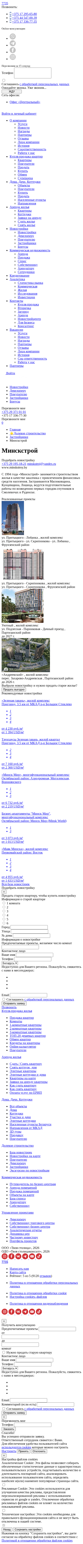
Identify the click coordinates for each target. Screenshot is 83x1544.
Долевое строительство (18, 1145)
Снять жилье (26, 225)
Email (5, 995)
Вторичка (24, 308)
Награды (24, 131)
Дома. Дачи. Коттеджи (25, 181)
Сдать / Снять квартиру (26, 1063)
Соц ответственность (32, 358)
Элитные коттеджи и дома (28, 1074)
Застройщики (27, 243)
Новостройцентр (29, 319)
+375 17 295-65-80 (24, 14)
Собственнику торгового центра (32, 1223)
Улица (6, 931)
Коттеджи (24, 214)
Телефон (7, 73)
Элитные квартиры (23, 1071)
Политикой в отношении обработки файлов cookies (37, 1540)
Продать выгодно (13, 689)
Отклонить (39, 1451)
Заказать (8, 1429)
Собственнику (28, 264)
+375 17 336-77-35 (24, 21)
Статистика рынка (30, 282)
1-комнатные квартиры (26, 1025)
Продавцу (16, 1135)
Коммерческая (27, 286)
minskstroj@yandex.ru (41, 463)
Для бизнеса (26, 322)
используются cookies (16, 1447)
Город (6, 927)
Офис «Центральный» (25, 102)
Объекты (24, 185)
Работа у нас (26, 153)
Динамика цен (20, 1233)
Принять (24, 1451)
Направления (27, 203)
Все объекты (18, 1106)
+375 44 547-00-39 (24, 17)
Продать (23, 167)
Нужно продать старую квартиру (29, 1352)
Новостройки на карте (25, 1156)
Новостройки (19, 228)
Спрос (22, 261)
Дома (13, 1110)
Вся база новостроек (16, 884)
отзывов (45, 1276)
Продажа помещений (24, 1191)
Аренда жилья (19, 207)
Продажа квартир (22, 1017)
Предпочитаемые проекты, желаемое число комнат (37, 943)
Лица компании (28, 142)
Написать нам (19, 1268)
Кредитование (19, 275)
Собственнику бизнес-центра (30, 1226)
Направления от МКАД (26, 1128)
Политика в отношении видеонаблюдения (39, 1303)
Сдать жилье (26, 221)
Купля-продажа (28, 304)
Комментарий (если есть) (19, 1404)
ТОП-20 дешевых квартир (28, 1035)
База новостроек (21, 1152)
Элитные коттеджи (23, 1120)
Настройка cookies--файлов (28, 1296)
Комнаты (16, 1021)
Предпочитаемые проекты (20, 1329)
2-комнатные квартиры (26, 1028)
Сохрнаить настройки (28, 1529)
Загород (23, 311)
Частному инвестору (24, 1237)
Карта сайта (18, 1272)
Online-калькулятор (23, 1046)
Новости (24, 127)
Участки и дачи (20, 1117)
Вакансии (16, 329)
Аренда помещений (23, 1187)
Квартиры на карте (23, 1078)
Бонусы (23, 246)
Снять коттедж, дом (23, 1067)
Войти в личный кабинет (19, 113)
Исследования (27, 293)
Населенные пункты (32, 199)
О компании (18, 120)
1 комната (13, 903)
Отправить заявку (14, 1003)
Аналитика (17, 279)
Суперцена (25, 178)
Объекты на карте (22, 1195)
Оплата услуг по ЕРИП (26, 1092)
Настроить (9, 1451)
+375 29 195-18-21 (14, 463)
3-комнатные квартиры (26, 1032)
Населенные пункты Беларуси (30, 1124)
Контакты (16, 301)
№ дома (7, 935)
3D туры (15, 1131)
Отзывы (23, 138)
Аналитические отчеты (26, 1230)
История (23, 145)
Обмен (22, 174)
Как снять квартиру (23, 1089)
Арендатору (26, 268)
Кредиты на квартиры (25, 1043)
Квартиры (25, 160)
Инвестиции (26, 297)
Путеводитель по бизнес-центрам (33, 1184)
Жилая (22, 290)
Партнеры (25, 135)
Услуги (22, 124)
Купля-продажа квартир (26, 156)
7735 (5, 3)
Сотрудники (26, 272)
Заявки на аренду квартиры (29, 1082)
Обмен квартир (20, 1039)
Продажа (24, 257)
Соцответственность (32, 149)
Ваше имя (8, 954)
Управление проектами (18, 1212)
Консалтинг (26, 326)
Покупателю (26, 239)
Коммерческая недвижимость (30, 250)
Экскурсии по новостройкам (29, 1170)
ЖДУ (12, 91)
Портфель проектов (23, 1241)
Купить (23, 171)
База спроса (18, 1198)
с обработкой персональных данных (44, 84)
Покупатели (26, 163)
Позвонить (9, 1007)
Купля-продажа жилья (17, 1011)
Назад (7, 1529)
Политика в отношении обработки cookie (38, 1293)
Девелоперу (26, 236)
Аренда (23, 254)
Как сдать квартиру (23, 1085)
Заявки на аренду (30, 218)
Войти (10, 373)
